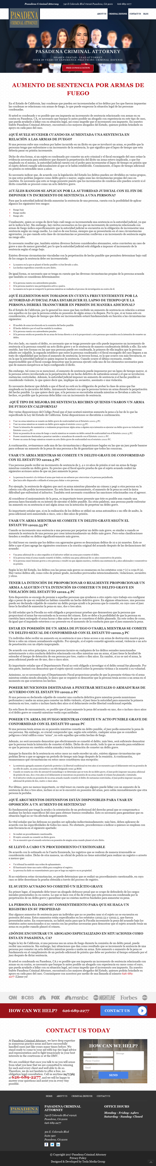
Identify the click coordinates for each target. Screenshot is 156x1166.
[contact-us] (123, 1011)
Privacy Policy (78, 1158)
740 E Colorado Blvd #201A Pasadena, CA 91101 (88, 3)
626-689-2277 (124, 3)
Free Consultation (78, 68)
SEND (113, 1075)
